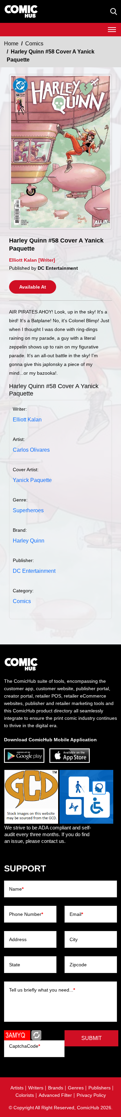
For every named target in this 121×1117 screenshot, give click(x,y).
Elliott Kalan (27, 419)
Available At (32, 287)
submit (91, 1038)
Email (76, 914)
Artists (17, 1087)
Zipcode (78, 964)
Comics (34, 43)
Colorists (24, 1095)
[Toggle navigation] (112, 29)
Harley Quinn (28, 541)
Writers (35, 1087)
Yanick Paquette (32, 480)
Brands (55, 1087)
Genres (76, 1087)
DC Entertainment (34, 571)
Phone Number (26, 914)
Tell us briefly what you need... (42, 990)
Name (16, 889)
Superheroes (28, 510)
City (74, 939)
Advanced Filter (55, 1095)
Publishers (99, 1087)
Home (11, 43)
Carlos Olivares (31, 450)
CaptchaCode (24, 1046)
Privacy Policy (91, 1095)
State (14, 964)
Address (18, 939)
